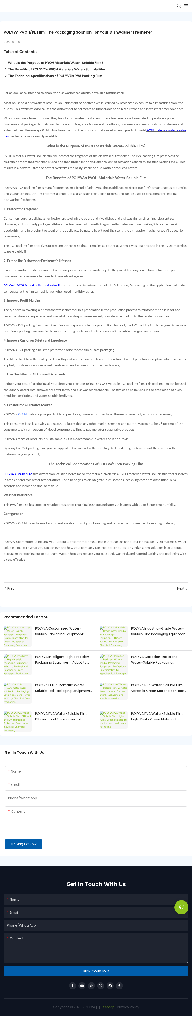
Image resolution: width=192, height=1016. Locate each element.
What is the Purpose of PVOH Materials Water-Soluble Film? (55, 63)
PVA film (24, 414)
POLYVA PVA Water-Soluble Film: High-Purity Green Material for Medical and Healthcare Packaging (159, 716)
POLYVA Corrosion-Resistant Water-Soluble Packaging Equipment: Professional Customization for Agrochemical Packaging (158, 659)
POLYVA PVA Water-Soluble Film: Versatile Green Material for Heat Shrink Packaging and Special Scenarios (158, 688)
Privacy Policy (128, 1007)
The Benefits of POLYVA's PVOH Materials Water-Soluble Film (56, 69)
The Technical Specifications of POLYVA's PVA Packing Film (55, 76)
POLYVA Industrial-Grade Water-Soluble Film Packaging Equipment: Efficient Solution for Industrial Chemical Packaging (159, 631)
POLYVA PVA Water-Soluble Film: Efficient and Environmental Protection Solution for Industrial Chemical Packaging (61, 716)
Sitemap (107, 1007)
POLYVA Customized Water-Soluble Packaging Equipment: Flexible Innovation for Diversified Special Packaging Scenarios (62, 631)
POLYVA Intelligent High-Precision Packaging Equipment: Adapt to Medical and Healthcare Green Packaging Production (62, 659)
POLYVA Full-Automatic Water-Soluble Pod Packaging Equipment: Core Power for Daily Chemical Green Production (63, 688)
